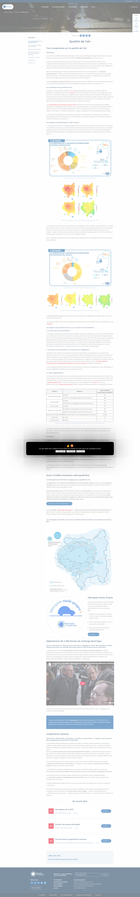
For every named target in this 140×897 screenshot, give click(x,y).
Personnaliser (80, 451)
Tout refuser (71, 451)
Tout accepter (61, 451)
